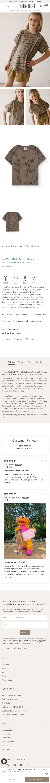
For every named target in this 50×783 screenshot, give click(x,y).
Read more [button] (8, 577)
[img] (10, 461)
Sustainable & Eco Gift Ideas (14, 711)
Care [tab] (30, 362)
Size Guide (6, 703)
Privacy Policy (21, 643)
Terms (28, 643)
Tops (14, 11)
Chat (30, 339)
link (3, 417)
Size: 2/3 (11, 779)
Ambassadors (8, 741)
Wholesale (7, 737)
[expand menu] (3, 6)
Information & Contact (11, 695)
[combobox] (7, 617)
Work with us (7, 749)
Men (4, 668)
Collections (7, 680)
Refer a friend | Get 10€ (12, 707)
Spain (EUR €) (22, 759)
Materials (6, 734)
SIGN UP (24, 633)
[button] (45, 6)
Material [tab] (38, 362)
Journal (5, 745)
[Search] (39, 6)
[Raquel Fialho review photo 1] (25, 531)
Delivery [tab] (11, 362)
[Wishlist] (7, 6)
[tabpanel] (25, 394)
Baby (4, 676)
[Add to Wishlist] (46, 774)
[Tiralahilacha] (26, 6)
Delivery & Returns (10, 699)
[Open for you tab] (4, 761)
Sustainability (8, 730)
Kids (9, 11)
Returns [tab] (21, 362)
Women (5, 664)
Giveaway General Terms (13, 714)
